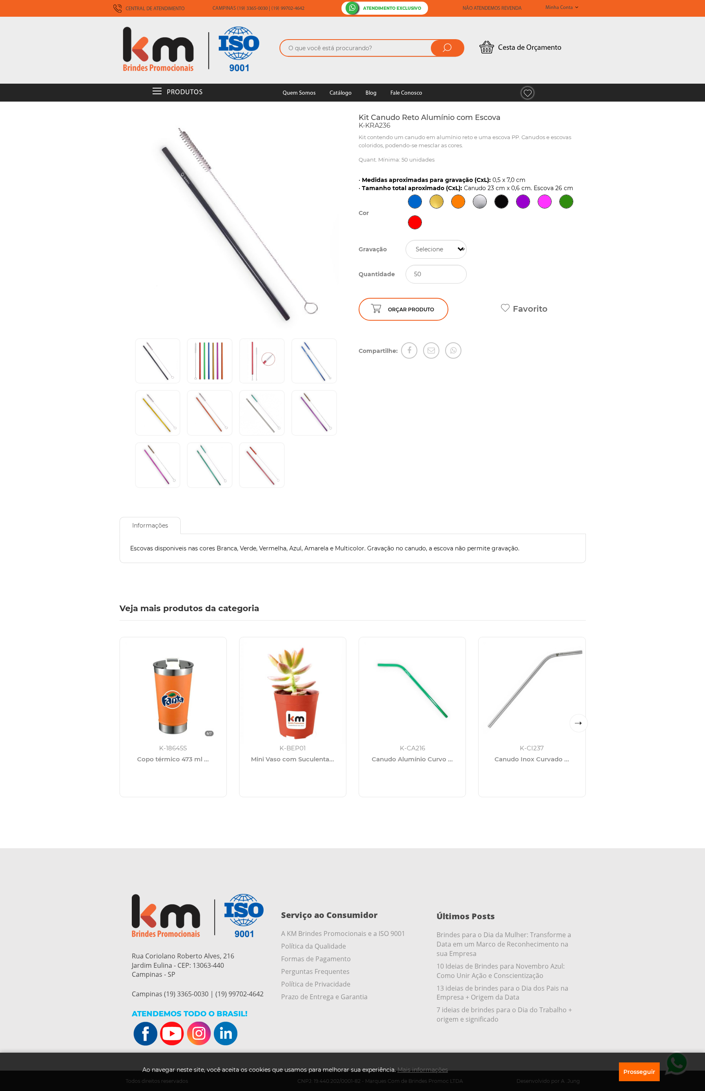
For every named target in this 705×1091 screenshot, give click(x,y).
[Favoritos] (527, 93)
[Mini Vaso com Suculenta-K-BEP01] (292, 690)
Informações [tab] (150, 525)
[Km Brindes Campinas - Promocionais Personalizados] (197, 48)
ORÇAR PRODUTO (411, 309)
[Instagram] (198, 1034)
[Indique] (431, 350)
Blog (371, 93)
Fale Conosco (406, 93)
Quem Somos (299, 93)
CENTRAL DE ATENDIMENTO (154, 9)
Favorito (530, 309)
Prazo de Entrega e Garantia (324, 996)
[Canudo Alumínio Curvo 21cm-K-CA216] (412, 690)
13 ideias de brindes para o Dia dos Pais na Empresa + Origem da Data (502, 993)
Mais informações (422, 1069)
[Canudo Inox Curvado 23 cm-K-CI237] (532, 690)
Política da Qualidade (313, 946)
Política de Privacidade (315, 984)
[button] (579, 723)
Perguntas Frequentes (315, 971)
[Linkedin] (225, 1034)
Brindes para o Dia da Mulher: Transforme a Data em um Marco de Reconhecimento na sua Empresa (504, 944)
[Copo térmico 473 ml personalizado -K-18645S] (173, 690)
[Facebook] (409, 350)
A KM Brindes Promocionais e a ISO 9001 (343, 933)
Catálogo (341, 93)
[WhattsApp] (453, 350)
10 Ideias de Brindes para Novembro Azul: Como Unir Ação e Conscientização (501, 971)
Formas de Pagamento (316, 958)
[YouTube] (172, 1034)
